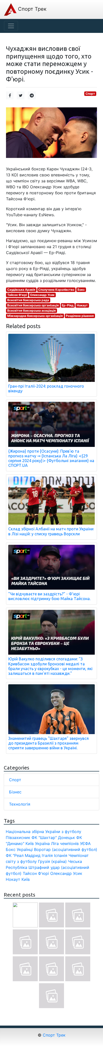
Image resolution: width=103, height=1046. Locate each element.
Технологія (19, 804)
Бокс (81, 289)
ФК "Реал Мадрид (23, 855)
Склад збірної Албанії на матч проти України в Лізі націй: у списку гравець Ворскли (51, 531)
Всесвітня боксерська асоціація (31, 310)
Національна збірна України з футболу (43, 831)
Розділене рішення (80, 316)
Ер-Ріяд (68, 305)
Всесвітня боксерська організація (33, 305)
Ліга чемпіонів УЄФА (71, 843)
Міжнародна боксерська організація (35, 316)
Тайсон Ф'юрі (17, 295)
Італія (47, 855)
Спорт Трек (31, 9)
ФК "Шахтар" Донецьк (53, 837)
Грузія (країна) (52, 861)
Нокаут (82, 305)
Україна (42, 843)
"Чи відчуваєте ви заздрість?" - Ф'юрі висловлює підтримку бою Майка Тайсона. (49, 596)
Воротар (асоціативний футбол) (65, 849)
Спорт (90, 93)
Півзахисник (18, 837)
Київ (26, 879)
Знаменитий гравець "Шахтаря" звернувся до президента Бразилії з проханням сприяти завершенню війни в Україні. (48, 743)
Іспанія (60, 855)
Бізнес (15, 791)
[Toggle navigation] (11, 26)
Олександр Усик (42, 295)
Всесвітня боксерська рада (28, 300)
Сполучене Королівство (56, 289)
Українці (25, 849)
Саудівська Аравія (21, 289)
